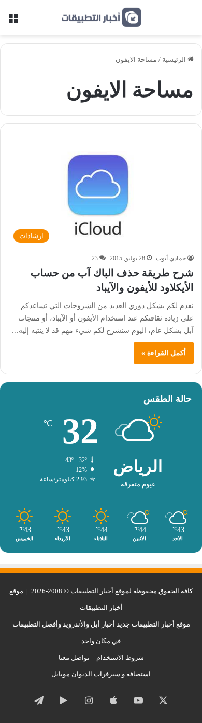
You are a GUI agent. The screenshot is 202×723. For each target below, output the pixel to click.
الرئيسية (174, 59)
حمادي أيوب (171, 258)
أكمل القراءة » (163, 353)
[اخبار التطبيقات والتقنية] (101, 17)
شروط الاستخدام (120, 657)
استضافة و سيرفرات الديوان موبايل (101, 674)
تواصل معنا (74, 657)
